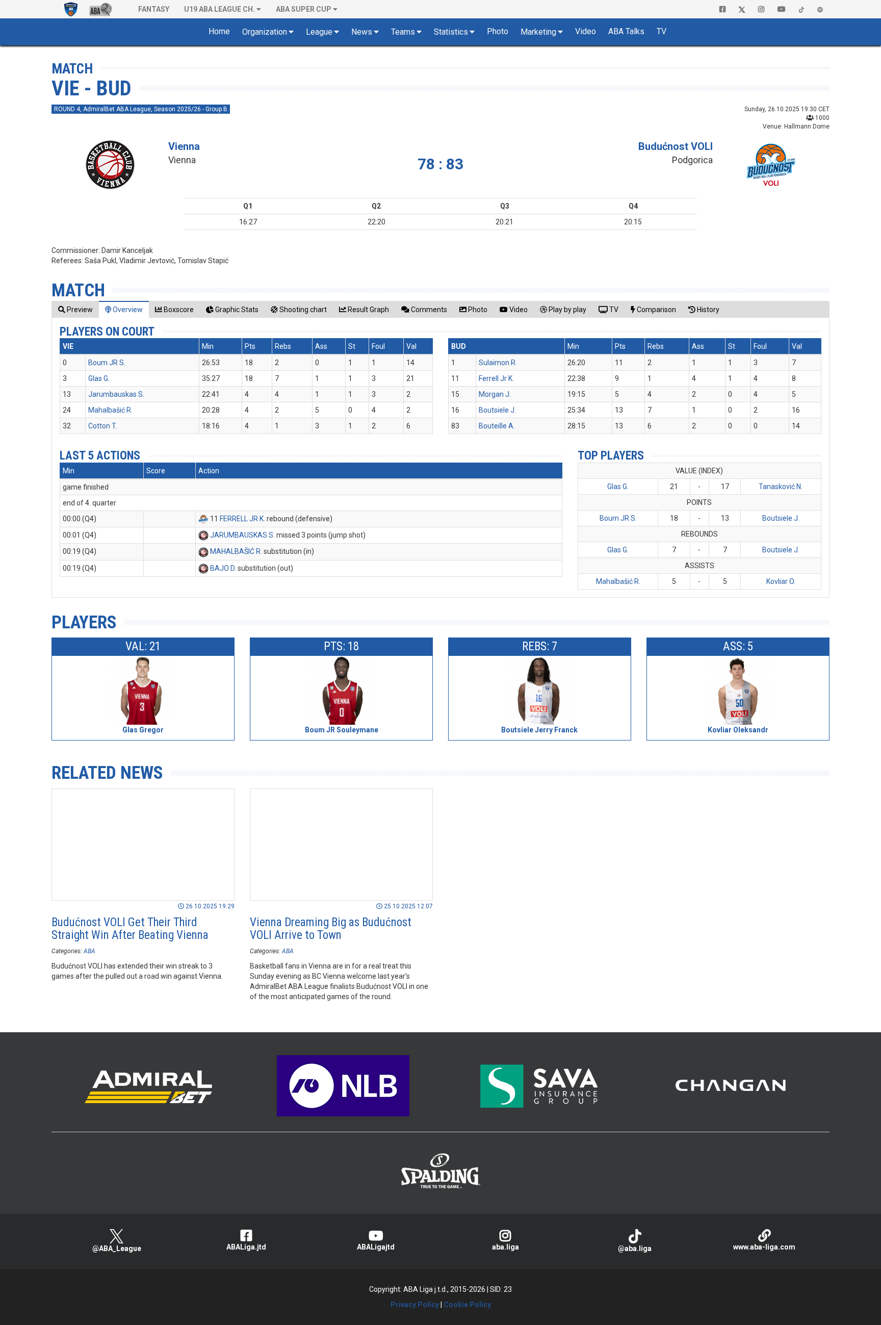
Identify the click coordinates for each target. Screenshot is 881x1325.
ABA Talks (626, 31)
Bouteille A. (497, 426)
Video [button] (585, 31)
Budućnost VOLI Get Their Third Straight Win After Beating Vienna (130, 928)
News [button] (361, 32)
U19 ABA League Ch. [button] (219, 9)
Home (219, 31)
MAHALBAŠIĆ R (235, 551)
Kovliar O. (780, 581)
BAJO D (222, 568)
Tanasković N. (780, 486)
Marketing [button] (538, 32)
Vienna (184, 146)
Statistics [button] (451, 32)
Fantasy (153, 9)
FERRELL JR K (242, 519)
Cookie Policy (467, 1305)
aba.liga (505, 1247)
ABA (89, 951)
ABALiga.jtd (246, 1247)
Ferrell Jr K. (496, 378)
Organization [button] (264, 32)
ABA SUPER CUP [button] (303, 9)
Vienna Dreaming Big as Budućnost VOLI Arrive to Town (330, 928)
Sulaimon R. (498, 363)
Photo (497, 31)
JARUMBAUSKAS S (241, 535)
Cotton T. (102, 426)
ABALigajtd (376, 1247)
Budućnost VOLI (675, 146)
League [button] (319, 32)
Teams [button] (403, 32)
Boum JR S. (106, 363)
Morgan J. (495, 394)
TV (661, 31)
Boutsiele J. (497, 410)
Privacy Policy (415, 1305)
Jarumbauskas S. (116, 394)
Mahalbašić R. (110, 410)
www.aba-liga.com (764, 1247)
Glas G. (99, 378)
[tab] (75, 309)
